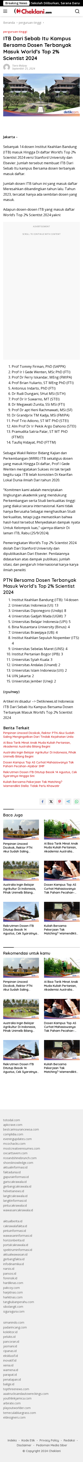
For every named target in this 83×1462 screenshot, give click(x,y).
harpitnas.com (13, 1292)
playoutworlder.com (17, 1408)
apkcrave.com (12, 1125)
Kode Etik (28, 1440)
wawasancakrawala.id (18, 1210)
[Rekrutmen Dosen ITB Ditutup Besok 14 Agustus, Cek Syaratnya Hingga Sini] (21, 912)
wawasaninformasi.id (17, 1236)
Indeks (12, 1440)
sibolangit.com (13, 1307)
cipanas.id (10, 1351)
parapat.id (10, 1375)
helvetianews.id (13, 1191)
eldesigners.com (14, 1417)
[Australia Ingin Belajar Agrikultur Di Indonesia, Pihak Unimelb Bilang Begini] (21, 871)
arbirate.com (12, 1403)
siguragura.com (13, 1311)
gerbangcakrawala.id (17, 1186)
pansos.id (9, 1273)
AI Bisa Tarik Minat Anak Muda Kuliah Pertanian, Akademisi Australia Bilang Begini (36, 744)
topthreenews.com (16, 1389)
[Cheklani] (31, 11)
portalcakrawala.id (15, 1245)
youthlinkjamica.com (17, 1398)
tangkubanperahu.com (18, 1302)
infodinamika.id (13, 1264)
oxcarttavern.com (15, 1153)
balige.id (8, 1384)
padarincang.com (15, 1327)
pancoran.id (11, 1341)
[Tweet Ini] (51, 801)
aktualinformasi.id (15, 1167)
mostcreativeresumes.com (21, 1148)
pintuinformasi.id (14, 1231)
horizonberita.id (13, 1240)
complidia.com (13, 1134)
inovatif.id (9, 1360)
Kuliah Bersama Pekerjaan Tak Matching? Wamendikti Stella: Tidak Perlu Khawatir (32, 784)
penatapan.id (12, 1379)
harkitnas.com (13, 1297)
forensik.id (10, 1278)
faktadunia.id (12, 1172)
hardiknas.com (13, 1283)
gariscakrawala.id (15, 1182)
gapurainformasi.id (16, 1177)
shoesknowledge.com (18, 1163)
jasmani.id (10, 1346)
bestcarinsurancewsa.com (21, 1129)
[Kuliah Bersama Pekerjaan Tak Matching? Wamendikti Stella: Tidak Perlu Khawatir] (62, 912)
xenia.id (8, 1365)
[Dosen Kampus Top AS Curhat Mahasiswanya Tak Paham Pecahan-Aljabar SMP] (62, 871)
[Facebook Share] (42, 801)
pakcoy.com (11, 1288)
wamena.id (10, 1370)
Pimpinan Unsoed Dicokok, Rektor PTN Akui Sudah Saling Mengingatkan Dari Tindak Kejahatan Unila (38, 735)
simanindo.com (13, 1322)
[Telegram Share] (68, 801)
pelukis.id (9, 1337)
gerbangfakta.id (13, 1259)
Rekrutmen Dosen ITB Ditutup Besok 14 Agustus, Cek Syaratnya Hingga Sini (40, 774)
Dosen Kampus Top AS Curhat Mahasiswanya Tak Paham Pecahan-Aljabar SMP (38, 764)
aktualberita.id (12, 1221)
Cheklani (55, 1451)
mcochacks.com (14, 1144)
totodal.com (11, 1120)
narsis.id (8, 1269)
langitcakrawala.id (15, 1196)
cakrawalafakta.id (15, 1226)
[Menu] (6, 11)
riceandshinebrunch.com (20, 1158)
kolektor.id (10, 1332)
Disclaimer (24, 1445)
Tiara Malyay (19, 65)
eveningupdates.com (17, 1139)
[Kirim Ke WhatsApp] (76, 801)
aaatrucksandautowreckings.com (26, 1394)
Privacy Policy (49, 1440)
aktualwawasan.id (15, 1254)
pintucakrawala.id (15, 1205)
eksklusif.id (10, 1356)
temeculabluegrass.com (19, 1413)
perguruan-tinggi (15, 31)
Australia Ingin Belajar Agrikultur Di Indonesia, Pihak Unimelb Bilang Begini (39, 754)
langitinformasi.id (15, 1201)
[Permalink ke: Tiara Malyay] (6, 67)
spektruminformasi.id (17, 1250)
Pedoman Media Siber (51, 1445)
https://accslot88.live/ (17, 1096)
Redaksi (69, 1440)
